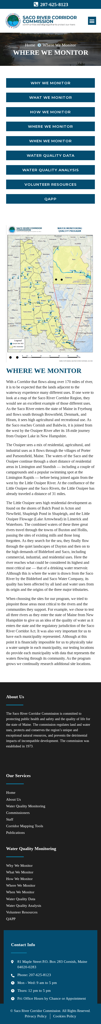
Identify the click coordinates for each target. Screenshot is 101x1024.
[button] (92, 21)
